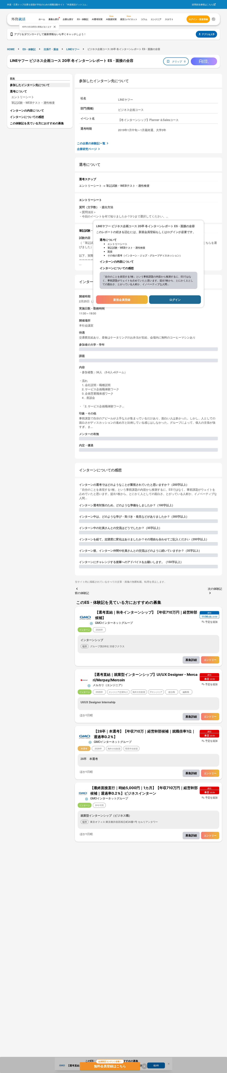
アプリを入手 (208, 34)
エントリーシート (22, 97)
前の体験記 (82, 593)
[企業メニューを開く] (85, 617)
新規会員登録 (121, 300)
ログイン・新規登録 (198, 19)
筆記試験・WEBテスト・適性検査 (33, 103)
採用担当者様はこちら (202, 4)
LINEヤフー (72, 49)
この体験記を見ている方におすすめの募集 (37, 123)
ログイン (175, 300)
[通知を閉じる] (54, 26)
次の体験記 (215, 589)
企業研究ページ (87, 149)
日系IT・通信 (51, 49)
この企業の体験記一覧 (91, 143)
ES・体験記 (29, 49)
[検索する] (213, 19)
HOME (11, 49)
